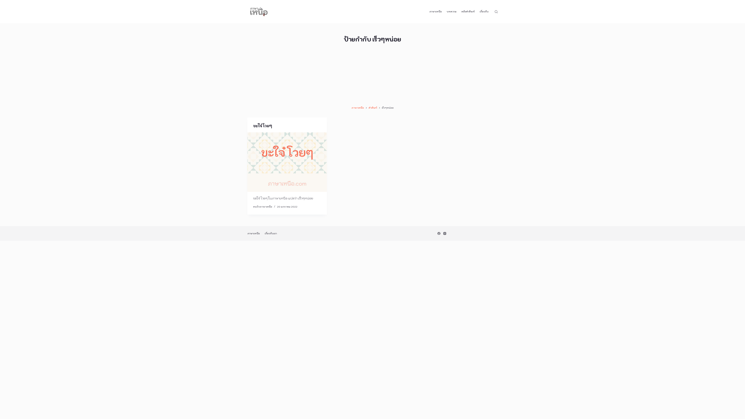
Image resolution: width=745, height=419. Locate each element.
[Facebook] (438, 233)
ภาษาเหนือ (435, 11)
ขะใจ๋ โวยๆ (262, 125)
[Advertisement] (372, 75)
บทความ (452, 11)
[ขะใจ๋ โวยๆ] (287, 162)
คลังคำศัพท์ (468, 11)
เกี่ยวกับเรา (271, 233)
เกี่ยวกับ (484, 11)
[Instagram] (444, 233)
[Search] (496, 11)
